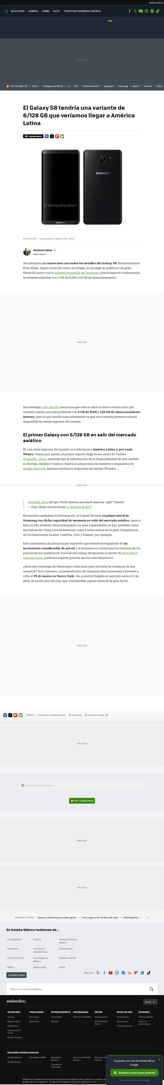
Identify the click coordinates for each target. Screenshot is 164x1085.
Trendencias (123, 1016)
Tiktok (158, 11)
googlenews (152, 11)
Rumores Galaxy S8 (97, 714)
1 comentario (35, 136)
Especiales (13, 948)
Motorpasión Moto (101, 1022)
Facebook (129, 11)
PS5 (76, 85)
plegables (109, 85)
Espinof (54, 1021)
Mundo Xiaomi (14, 1037)
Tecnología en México (40, 959)
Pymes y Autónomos (144, 1022)
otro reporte (50, 407)
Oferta (35, 85)
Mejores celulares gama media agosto (57, 917)
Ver (83, 800)
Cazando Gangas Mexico (68, 941)
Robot (159, 85)
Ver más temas (16, 975)
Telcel (62, 967)
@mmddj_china (34, 459)
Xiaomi (135, 85)
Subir (148, 1001)
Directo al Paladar (82, 1016)
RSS (129, 972)
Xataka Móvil (13, 1021)
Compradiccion (124, 1025)
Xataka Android (34, 468)
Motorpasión (101, 1016)
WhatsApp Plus (131, 917)
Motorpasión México (101, 1058)
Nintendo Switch (91, 85)
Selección (18, 11)
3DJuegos (34, 1016)
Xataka (10, 1016)
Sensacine (56, 1016)
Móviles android (67, 957)
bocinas (148, 85)
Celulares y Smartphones (52, 714)
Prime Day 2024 (15, 957)
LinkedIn (142, 972)
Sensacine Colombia (56, 1065)
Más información (106, 1081)
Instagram (146, 11)
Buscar (151, 989)
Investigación (14, 939)
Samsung (123, 85)
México (11, 967)
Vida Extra (34, 1021)
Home (45, 11)
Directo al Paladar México (82, 1058)
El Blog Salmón (146, 1016)
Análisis (37, 939)
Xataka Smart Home (14, 1031)
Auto (56, 11)
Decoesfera (122, 1021)
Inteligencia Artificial (53, 85)
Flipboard (57, 136)
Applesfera (12, 1025)
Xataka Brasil (13, 1061)
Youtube (141, 11)
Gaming (33, 11)
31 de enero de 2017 (79, 507)
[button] (44, 250)
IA (69, 85)
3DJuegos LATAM (37, 1057)
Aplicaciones (66, 948)
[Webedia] (156, 2)
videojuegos (39, 967)
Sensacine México (56, 1058)
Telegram (123, 972)
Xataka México (14, 1057)
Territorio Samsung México (82, 11)
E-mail (62, 136)
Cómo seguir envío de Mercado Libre (100, 917)
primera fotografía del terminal (76, 273)
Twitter (135, 11)
